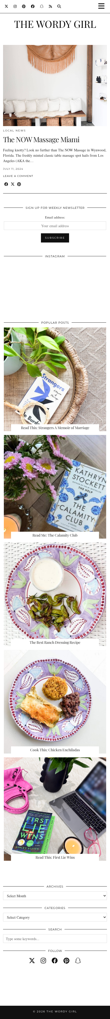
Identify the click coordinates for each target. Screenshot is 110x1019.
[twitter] (32, 960)
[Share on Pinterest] (19, 184)
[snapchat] (78, 960)
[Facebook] (33, 6)
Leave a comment (18, 176)
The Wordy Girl (55, 23)
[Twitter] (6, 6)
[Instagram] (15, 6)
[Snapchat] (42, 6)
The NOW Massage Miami (41, 139)
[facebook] (55, 960)
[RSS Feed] (50, 6)
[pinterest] (66, 960)
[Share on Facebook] (6, 184)
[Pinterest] (24, 6)
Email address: (55, 217)
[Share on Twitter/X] (12, 184)
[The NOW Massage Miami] (55, 85)
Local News (14, 130)
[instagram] (43, 960)
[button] (103, 6)
